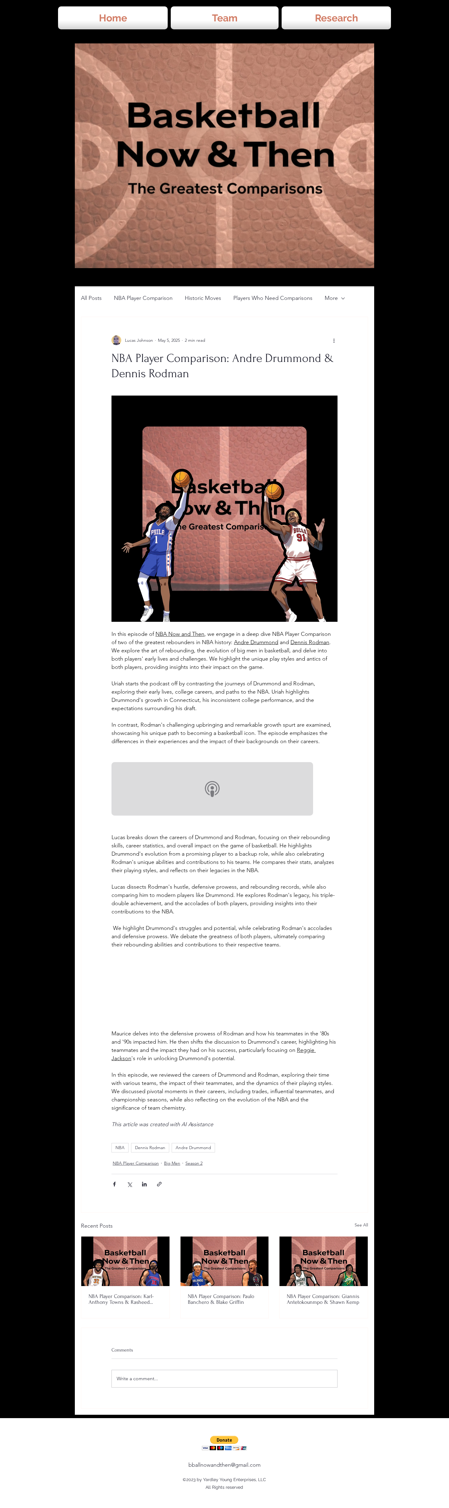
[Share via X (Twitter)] (129, 1184)
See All (361, 1225)
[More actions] (334, 340)
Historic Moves (203, 298)
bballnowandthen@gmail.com (224, 1465)
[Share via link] (159, 1184)
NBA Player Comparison (143, 298)
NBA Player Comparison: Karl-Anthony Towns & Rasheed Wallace (121, 1299)
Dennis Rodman (150, 1147)
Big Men (172, 1163)
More (331, 298)
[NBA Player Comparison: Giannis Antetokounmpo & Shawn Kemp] (323, 1261)
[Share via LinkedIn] (144, 1184)
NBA (120, 1147)
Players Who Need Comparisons (272, 298)
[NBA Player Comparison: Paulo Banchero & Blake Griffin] (225, 1261)
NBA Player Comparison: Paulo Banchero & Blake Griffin (221, 1299)
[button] (224, 1443)
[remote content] (224, 789)
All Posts (91, 298)
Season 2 (194, 1163)
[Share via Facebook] (114, 1184)
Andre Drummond (193, 1147)
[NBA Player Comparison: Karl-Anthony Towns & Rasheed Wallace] (125, 1261)
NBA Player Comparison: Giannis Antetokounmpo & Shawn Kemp (323, 1299)
